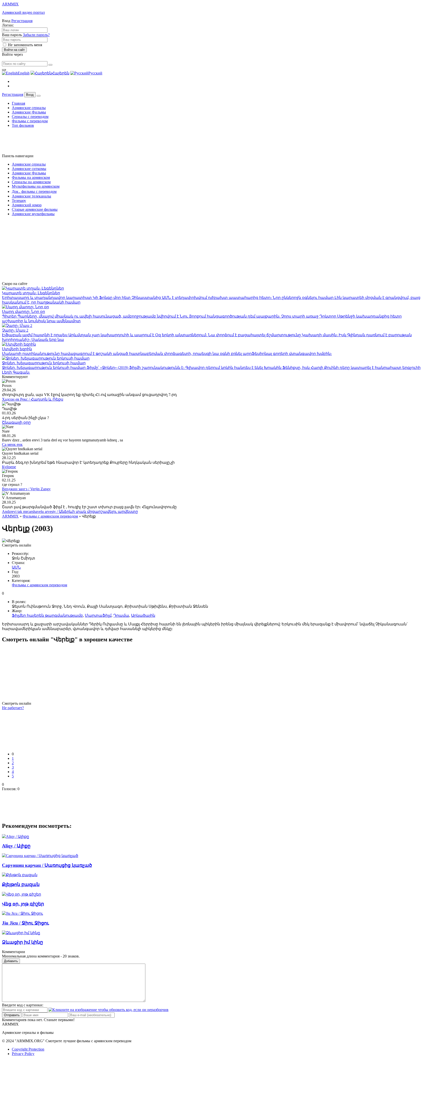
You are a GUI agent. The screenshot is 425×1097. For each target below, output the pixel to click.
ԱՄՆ (16, 567)
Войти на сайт (14, 50)
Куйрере (9, 467)
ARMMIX (10, 516)
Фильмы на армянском (31, 177)
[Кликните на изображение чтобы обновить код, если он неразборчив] (108, 1010)
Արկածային (143, 615)
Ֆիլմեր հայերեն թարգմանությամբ (47, 615)
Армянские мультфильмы (33, 214)
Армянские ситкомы (29, 169)
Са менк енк (12, 444)
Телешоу (19, 200)
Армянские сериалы (29, 108)
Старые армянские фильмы (35, 209)
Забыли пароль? (36, 35)
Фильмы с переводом (30, 121)
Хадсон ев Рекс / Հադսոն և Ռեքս (32, 399)
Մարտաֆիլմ (98, 615)
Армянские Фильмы (29, 112)
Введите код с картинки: (22, 1005)
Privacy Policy (23, 1054)
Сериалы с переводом (30, 116)
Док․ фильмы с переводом (34, 191)
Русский (95, 73)
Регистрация (21, 21)
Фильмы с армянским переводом (50, 516)
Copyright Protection (28, 1049)
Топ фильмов (23, 125)
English (24, 73)
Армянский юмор (27, 205)
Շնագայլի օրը (16, 422)
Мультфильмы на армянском (36, 186)
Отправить (12, 1015)
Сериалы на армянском (31, 182)
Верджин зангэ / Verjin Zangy (26, 489)
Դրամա (121, 615)
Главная (18, 103)
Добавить (11, 961)
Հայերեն (60, 73)
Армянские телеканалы (31, 196)
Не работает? (13, 708)
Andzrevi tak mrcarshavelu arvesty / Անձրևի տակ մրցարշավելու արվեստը (70, 511)
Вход (30, 95)
